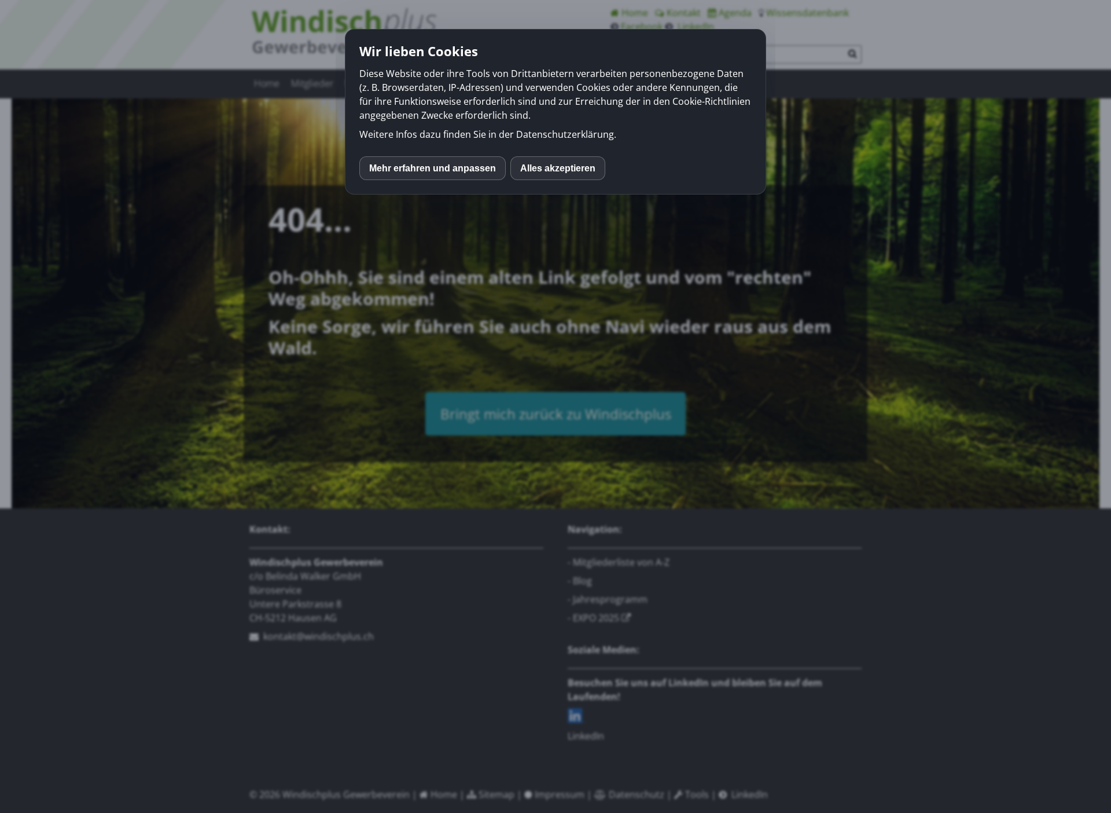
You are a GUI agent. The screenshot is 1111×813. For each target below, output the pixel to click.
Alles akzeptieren (557, 168)
